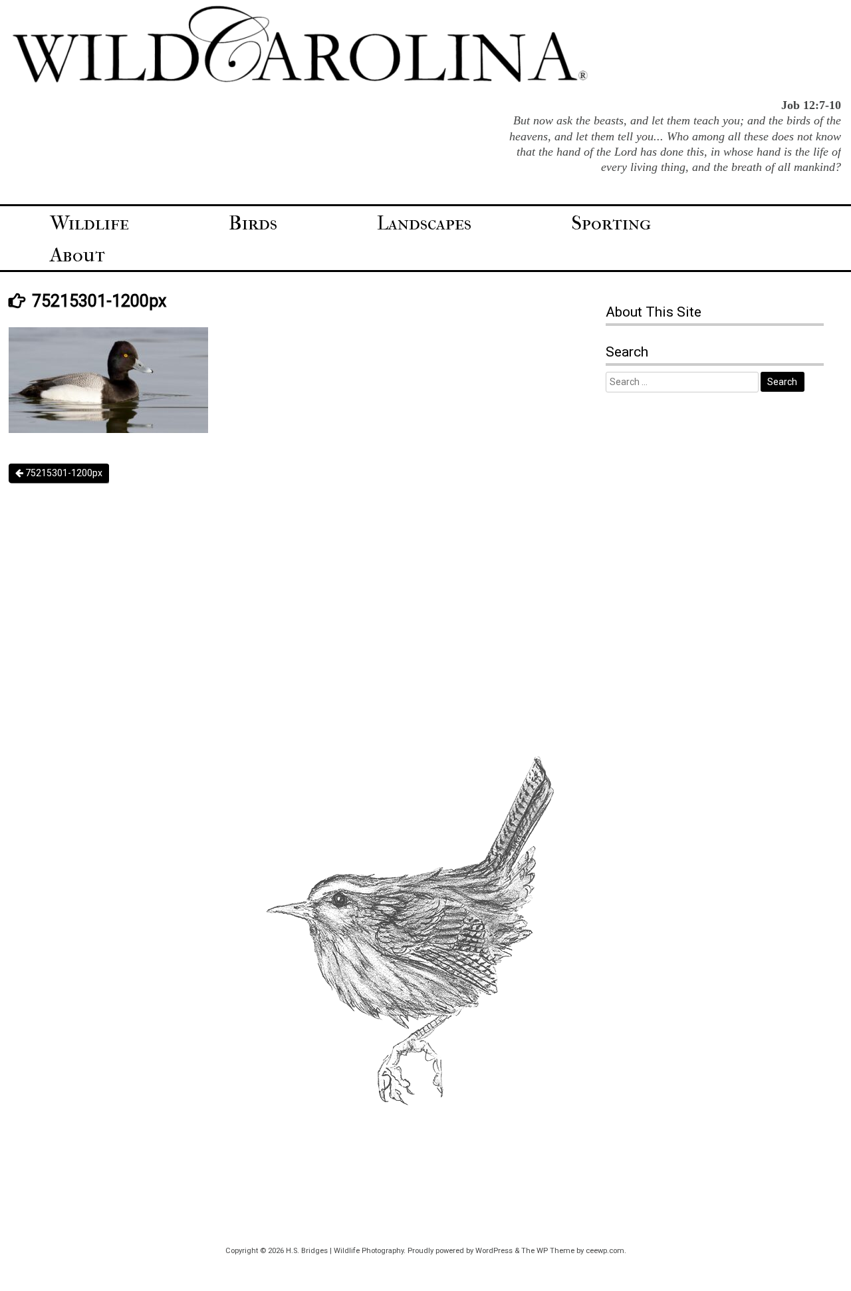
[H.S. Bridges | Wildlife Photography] (300, 80)
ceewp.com (605, 1250)
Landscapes (424, 223)
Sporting (611, 223)
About (77, 255)
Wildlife (89, 223)
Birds (253, 223)
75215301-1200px (62, 473)
